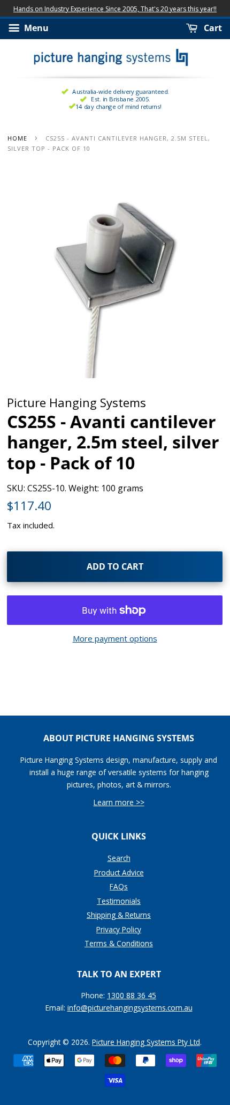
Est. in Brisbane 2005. (120, 99)
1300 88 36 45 (131, 995)
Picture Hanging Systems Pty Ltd (146, 1042)
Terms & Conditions (119, 943)
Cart (212, 28)
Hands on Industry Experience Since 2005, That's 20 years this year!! (115, 8)
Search (119, 858)
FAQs (119, 886)
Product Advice (119, 872)
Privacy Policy (118, 929)
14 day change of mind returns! (118, 106)
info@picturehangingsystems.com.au (130, 1008)
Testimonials (119, 901)
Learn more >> (119, 802)
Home (17, 138)
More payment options (115, 638)
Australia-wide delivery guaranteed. (120, 91)
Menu (35, 28)
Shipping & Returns (119, 915)
